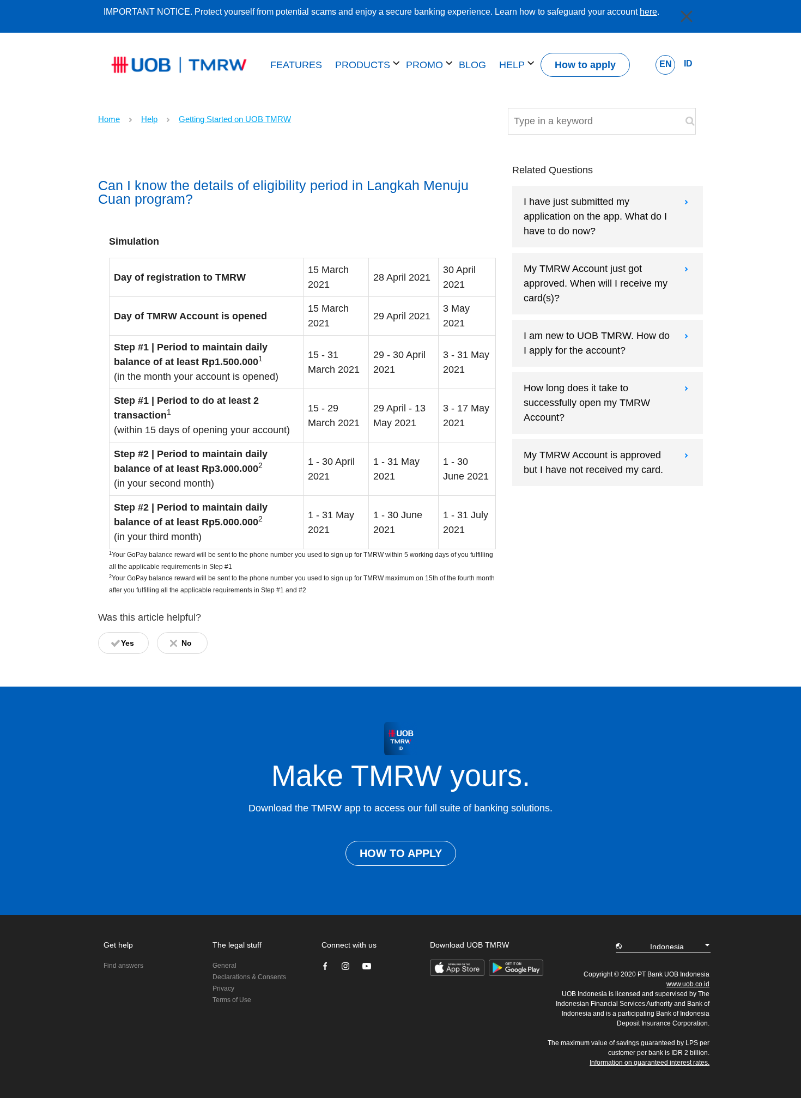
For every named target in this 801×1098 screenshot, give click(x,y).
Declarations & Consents (249, 977)
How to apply (585, 64)
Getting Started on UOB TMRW (235, 119)
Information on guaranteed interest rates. (649, 1062)
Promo (426, 64)
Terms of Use (232, 1000)
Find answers (123, 965)
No (186, 643)
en (665, 64)
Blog (472, 64)
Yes (127, 643)
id (688, 63)
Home (109, 119)
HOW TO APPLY (401, 853)
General (224, 965)
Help (513, 64)
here (648, 11)
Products (364, 64)
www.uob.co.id (687, 984)
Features (296, 64)
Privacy (223, 988)
